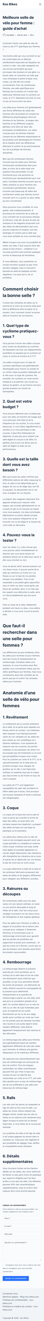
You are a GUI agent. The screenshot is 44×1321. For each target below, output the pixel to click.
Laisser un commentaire (15, 1278)
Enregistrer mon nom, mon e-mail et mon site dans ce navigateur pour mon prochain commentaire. (21, 1268)
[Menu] (40, 4)
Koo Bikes (10, 4)
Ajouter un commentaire (16, 1242)
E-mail (8, 1226)
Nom (7, 1218)
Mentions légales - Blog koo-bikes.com (21, 1297)
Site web (8, 1234)
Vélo (32, 35)
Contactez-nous (10, 1293)
